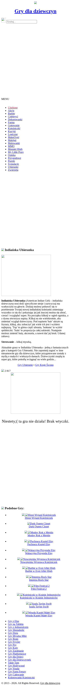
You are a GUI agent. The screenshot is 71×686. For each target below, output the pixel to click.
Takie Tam (13, 662)
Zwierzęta (13, 169)
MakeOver (13, 137)
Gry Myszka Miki (17, 636)
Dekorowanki (15, 119)
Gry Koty (13, 647)
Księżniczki (14, 128)
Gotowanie (13, 125)
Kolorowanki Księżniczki (21, 677)
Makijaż (12, 140)
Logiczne (13, 134)
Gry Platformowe (17, 653)
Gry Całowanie (16, 674)
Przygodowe (14, 158)
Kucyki (12, 131)
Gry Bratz (13, 639)
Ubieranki (13, 167)
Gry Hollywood (16, 665)
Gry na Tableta (15, 624)
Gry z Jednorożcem (18, 627)
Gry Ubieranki (25, 365)
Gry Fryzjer (14, 641)
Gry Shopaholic (16, 630)
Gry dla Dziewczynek (19, 659)
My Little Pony (16, 152)
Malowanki (14, 143)
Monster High (15, 149)
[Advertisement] (35, 61)
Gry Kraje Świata (44, 365)
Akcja (11, 110)
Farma (11, 122)
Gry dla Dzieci (15, 656)
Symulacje (13, 164)
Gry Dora (13, 633)
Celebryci (13, 116)
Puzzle (11, 161)
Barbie (11, 113)
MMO (11, 146)
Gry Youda (13, 668)
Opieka (12, 155)
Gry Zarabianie (16, 650)
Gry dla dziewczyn (35, 11)
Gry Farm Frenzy (17, 671)
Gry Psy (12, 644)
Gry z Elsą (13, 621)
